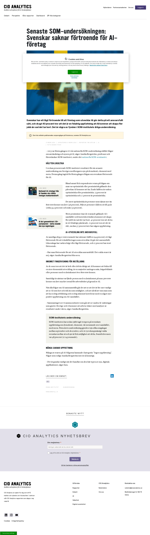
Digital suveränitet (79, 504)
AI (73, 496)
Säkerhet (76, 500)
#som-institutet (52, 387)
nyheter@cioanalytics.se (133, 488)
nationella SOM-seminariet (94, 157)
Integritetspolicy (18, 521)
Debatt (6, 16)
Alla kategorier (55, 16)
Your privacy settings (8, 533)
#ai (48, 381)
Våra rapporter (28, 16)
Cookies (7, 521)
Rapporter (76, 488)
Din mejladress (53, 442)
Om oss (130, 7)
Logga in (141, 7)
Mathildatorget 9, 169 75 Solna (133, 493)
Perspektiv (16, 16)
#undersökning (69, 387)
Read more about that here (98, 65)
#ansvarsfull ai (52, 392)
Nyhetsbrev (107, 7)
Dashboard (40, 16)
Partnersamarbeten (120, 7)
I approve (75, 72)
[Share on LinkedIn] (112, 375)
